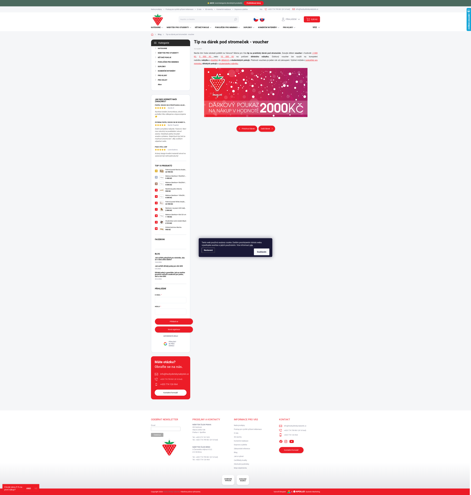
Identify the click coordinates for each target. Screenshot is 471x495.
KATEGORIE (162, 48)
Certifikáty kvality (240, 460)
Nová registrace (174, 329)
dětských (225, 60)
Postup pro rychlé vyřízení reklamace (179, 9)
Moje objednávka (240, 468)
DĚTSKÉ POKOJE (164, 57)
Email (153, 425)
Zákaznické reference (242, 449)
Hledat (235, 19)
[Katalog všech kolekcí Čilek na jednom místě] (228, 480)
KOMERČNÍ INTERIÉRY (167, 71)
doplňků (214, 60)
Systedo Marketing (313, 492)
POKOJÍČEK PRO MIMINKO (168, 62)
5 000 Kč (206, 56)
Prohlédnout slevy (254, 3)
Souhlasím (261, 252)
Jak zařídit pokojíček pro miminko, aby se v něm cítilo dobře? (170, 259)
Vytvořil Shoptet (280, 492)
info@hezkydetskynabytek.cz (174, 374)
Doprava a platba (241, 9)
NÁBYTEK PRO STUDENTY (168, 53)
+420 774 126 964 (169, 384)
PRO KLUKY (162, 75)
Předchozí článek (248, 129)
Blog (235, 452)
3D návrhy (209, 9)
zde (251, 245)
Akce (160, 84)
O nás (199, 9)
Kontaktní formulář (170, 393)
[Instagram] (286, 441)
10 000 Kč (227, 56)
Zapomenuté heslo (170, 336)
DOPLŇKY (162, 66)
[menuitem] (157, 27)
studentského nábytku (228, 63)
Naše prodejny (156, 9)
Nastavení (208, 250)
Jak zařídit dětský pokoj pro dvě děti (169, 266)
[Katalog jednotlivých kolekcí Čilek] (243, 480)
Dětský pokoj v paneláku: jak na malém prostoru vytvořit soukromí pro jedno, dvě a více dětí (170, 274)
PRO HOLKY (162, 80)
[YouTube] (291, 441)
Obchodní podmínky (241, 464)
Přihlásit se (174, 321)
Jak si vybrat (239, 456)
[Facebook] (281, 441)
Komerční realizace (223, 9)
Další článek (265, 129)
